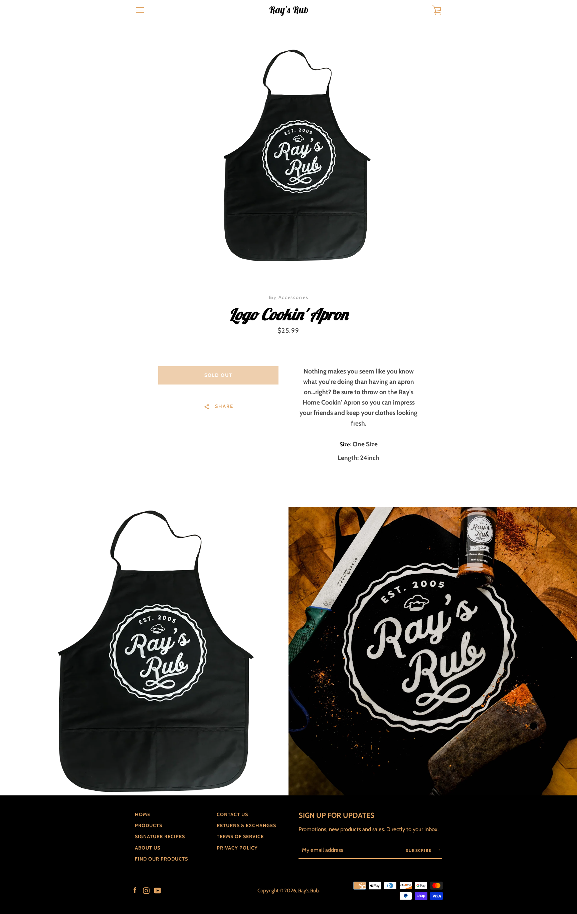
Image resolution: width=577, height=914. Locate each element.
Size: (346, 444)
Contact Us (232, 814)
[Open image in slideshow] (288, 155)
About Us (147, 848)
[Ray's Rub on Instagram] (146, 890)
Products (148, 825)
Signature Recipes (160, 836)
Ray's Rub (288, 10)
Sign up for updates (337, 815)
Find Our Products (161, 859)
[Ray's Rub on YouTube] (157, 890)
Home (142, 814)
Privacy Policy (237, 848)
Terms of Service (240, 836)
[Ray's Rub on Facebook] (135, 890)
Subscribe (419, 850)
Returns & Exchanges (246, 825)
